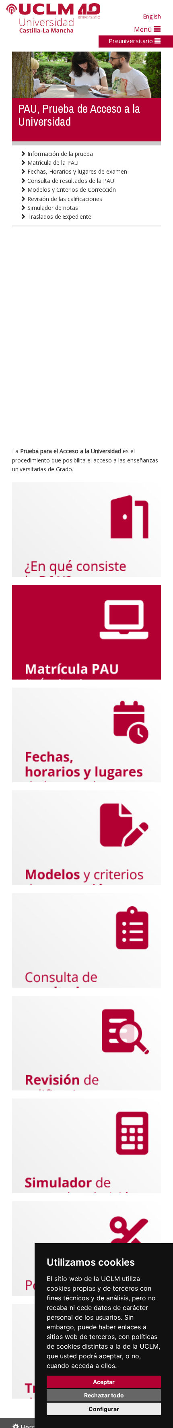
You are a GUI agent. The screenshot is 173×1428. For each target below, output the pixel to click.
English (152, 16)
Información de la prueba (59, 154)
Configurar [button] (104, 1408)
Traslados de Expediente (58, 216)
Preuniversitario (131, 41)
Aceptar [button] (104, 1381)
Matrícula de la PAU (52, 162)
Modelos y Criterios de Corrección (71, 189)
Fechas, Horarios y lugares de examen (76, 171)
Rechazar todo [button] (104, 1395)
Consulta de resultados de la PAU (70, 180)
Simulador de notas (52, 207)
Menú (144, 29)
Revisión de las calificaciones (64, 199)
